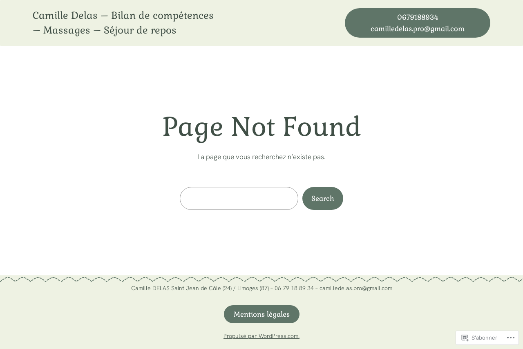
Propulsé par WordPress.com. (261, 336)
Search (322, 198)
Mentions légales (262, 314)
